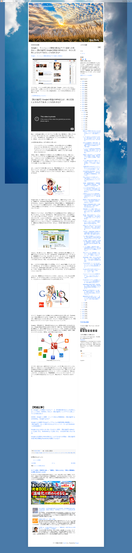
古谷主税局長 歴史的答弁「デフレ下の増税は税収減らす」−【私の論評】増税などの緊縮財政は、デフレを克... (91, 173)
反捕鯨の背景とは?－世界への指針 (47, 519)
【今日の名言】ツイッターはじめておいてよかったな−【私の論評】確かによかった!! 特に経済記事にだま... (92, 265)
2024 (83, 85)
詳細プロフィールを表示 (86, 75)
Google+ (41, 452)
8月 (84, 120)
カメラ (62, 452)
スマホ (65, 452)
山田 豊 (84, 59)
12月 (84, 112)
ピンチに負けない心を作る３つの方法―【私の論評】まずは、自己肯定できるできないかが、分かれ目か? (91, 138)
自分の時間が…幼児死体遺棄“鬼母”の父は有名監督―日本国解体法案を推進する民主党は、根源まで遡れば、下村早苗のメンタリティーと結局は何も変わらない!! (57, 510)
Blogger (77, 543)
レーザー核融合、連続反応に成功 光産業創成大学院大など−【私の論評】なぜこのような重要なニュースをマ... (92, 248)
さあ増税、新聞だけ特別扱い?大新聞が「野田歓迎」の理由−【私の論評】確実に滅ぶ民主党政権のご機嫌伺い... (92, 242)
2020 (83, 93)
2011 (83, 309)
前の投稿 (73, 463)
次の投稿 (33, 463)
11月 (84, 114)
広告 (69, 452)
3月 (84, 302)
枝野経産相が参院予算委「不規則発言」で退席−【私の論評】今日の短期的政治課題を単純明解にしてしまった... (92, 286)
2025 (83, 83)
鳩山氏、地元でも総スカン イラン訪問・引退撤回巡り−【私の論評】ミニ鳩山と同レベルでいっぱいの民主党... (92, 216)
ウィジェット (52, 452)
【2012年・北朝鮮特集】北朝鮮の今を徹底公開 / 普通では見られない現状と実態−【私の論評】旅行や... (92, 233)
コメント (84, 356)
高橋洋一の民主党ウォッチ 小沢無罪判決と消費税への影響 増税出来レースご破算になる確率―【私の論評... (91, 156)
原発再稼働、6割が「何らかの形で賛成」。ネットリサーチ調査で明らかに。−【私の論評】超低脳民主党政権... (92, 259)
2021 (83, 91)
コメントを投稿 (36, 460)
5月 (84, 127)
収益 (71, 452)
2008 (83, 315)
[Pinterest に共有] (52, 451)
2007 (83, 318)
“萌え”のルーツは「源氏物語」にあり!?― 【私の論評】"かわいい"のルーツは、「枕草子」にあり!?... (91, 254)
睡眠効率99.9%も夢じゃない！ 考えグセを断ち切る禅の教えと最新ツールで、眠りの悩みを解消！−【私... (91, 298)
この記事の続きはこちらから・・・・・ (41, 95)
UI (43, 452)
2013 (83, 108)
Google (36, 452)
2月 (84, 305)
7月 (84, 122)
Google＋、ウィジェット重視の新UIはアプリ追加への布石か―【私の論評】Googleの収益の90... (91, 222)
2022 (83, 89)
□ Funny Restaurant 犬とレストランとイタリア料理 (59, 6)
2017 (83, 100)
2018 (83, 98)
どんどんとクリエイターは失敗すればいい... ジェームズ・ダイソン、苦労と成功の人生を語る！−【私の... (91, 275)
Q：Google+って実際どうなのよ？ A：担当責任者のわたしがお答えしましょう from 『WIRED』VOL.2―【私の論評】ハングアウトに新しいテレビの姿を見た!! (53, 411)
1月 (84, 307)
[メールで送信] (46, 451)
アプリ (46, 452)
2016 (83, 102)
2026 (83, 81)
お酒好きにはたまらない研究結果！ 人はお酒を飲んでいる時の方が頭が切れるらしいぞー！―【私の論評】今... (92, 195)
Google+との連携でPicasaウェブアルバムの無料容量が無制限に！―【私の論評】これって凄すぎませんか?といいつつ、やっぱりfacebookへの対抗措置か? (53, 424)
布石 (74, 452)
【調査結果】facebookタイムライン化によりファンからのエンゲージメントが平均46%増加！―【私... (91, 168)
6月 (84, 125)
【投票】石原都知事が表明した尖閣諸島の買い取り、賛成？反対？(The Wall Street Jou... (91, 206)
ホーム (53, 463)
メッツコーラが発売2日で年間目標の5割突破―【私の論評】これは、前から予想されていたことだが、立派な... (92, 150)
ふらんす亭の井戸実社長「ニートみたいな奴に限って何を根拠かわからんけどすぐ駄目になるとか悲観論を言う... (91, 189)
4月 (84, 129)
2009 (83, 313)
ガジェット (57, 452)
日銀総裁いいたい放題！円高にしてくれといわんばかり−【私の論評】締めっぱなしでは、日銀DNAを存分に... (92, 210)
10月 (84, 116)
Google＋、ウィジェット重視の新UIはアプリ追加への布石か (46, 56)
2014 (83, 106)
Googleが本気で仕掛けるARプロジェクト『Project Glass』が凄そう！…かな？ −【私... (92, 270)
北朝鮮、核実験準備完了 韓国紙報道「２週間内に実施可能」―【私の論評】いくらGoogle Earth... (91, 184)
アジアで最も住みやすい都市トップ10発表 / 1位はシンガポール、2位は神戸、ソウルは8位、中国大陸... (91, 162)
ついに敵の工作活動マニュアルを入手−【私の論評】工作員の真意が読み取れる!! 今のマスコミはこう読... (92, 237)
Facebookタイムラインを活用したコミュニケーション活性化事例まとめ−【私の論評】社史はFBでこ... (92, 281)
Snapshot (82, 339)
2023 (83, 87)
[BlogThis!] (47, 451)
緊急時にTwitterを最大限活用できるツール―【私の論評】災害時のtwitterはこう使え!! (91, 201)
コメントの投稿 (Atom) (39, 465)
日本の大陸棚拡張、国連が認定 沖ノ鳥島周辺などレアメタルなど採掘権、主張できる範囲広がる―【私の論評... (91, 144)
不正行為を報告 (84, 322)
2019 (83, 96)
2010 (83, 311)
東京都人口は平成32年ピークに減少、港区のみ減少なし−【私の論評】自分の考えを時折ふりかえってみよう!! (91, 292)
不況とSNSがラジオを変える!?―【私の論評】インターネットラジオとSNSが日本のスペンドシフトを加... (91, 179)
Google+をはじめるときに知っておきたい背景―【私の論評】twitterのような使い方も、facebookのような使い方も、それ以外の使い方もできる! (53, 431)
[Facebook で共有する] (50, 451)
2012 (83, 110)
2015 (83, 104)
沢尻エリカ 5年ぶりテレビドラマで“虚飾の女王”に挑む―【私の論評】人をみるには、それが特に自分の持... (92, 227)
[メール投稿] (43, 450)
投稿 (83, 353)
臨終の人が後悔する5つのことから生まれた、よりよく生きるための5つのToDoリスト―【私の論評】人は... (92, 132)
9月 (84, 118)
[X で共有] (49, 451)
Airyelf (64, 543)
